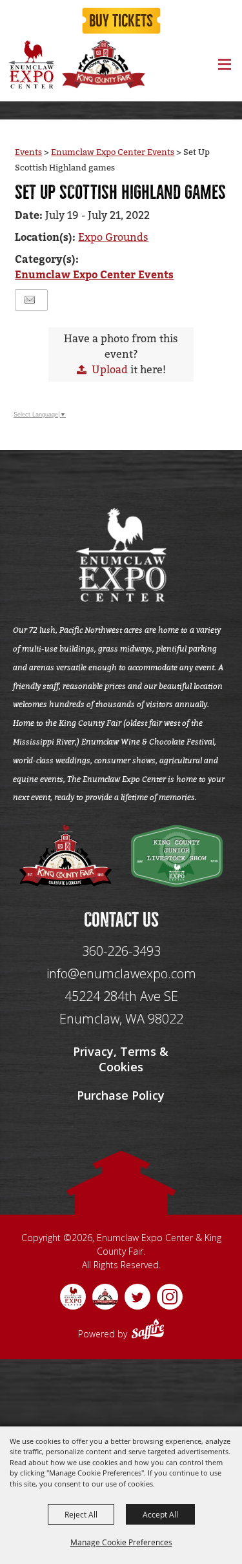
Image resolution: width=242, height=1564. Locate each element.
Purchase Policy (121, 1095)
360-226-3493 (121, 951)
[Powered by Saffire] (148, 1331)
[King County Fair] (103, 64)
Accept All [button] (160, 1514)
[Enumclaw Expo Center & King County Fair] (30, 64)
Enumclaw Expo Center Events (112, 152)
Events (28, 152)
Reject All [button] (81, 1514)
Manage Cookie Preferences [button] (121, 1542)
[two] (177, 855)
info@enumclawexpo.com (121, 973)
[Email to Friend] (29, 300)
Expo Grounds (113, 237)
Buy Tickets (121, 21)
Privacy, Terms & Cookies (120, 1059)
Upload (110, 369)
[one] (65, 855)
